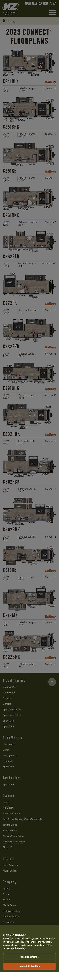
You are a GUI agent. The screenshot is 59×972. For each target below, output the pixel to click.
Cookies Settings (29, 956)
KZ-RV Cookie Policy (15, 948)
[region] (29, 948)
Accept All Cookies (29, 966)
